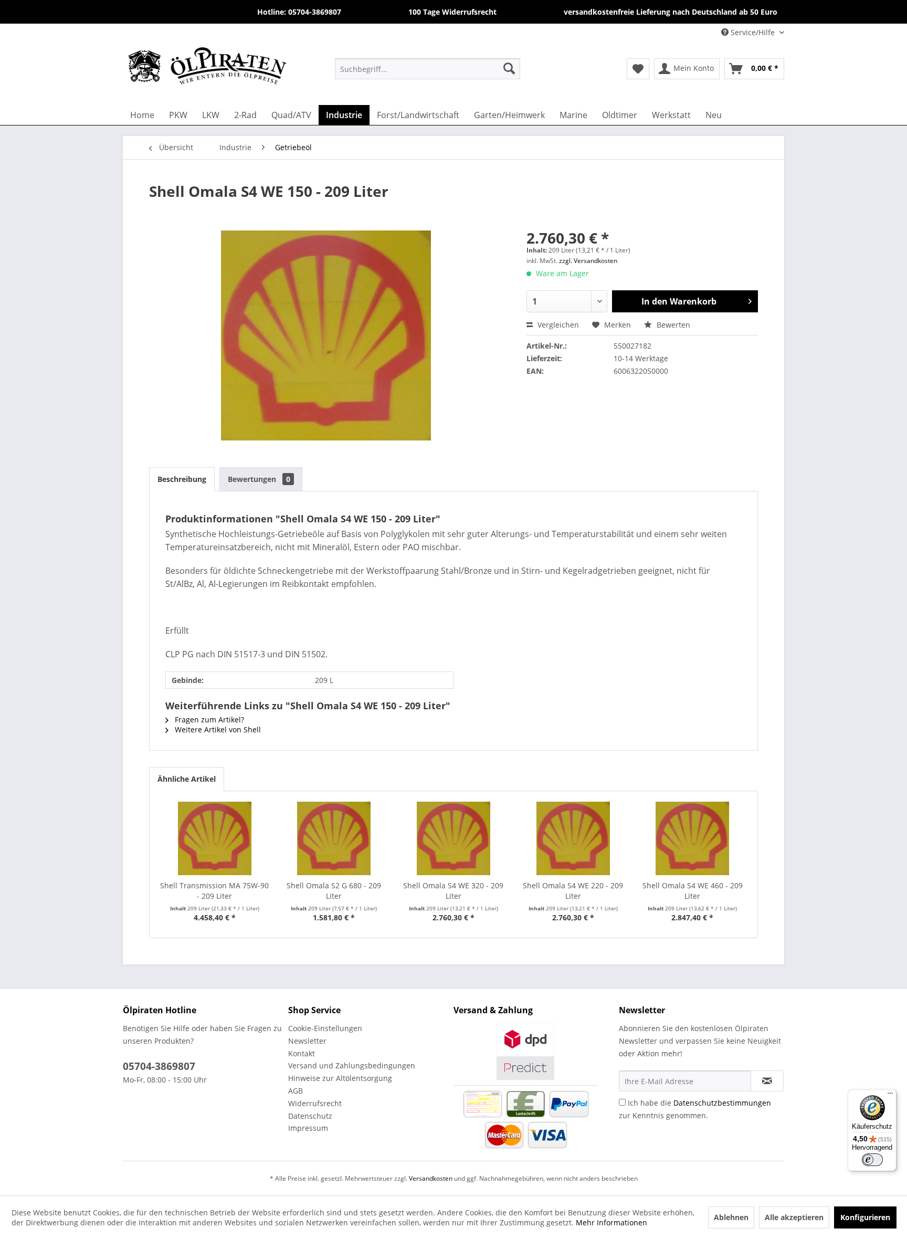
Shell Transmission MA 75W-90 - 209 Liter (214, 890)
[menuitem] (427, 68)
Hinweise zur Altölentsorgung (340, 1078)
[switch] (872, 1159)
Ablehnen (731, 1217)
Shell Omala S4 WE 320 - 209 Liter (453, 890)
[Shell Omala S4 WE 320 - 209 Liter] (453, 838)
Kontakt (301, 1053)
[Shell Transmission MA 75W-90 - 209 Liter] (214, 838)
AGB (295, 1091)
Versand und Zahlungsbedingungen (351, 1065)
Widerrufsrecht (315, 1103)
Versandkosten (430, 1178)
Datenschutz (310, 1116)
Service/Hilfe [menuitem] (753, 32)
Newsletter (307, 1041)
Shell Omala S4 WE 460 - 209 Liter (692, 890)
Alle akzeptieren (794, 1217)
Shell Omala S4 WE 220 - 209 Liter (573, 890)
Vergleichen (557, 325)
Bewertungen (259, 479)
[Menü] (890, 1095)
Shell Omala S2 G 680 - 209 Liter (334, 890)
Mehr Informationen (611, 1222)
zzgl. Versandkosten (588, 260)
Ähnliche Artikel (186, 779)
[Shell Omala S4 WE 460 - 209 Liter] (692, 838)
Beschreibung (181, 479)
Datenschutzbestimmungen (722, 1103)
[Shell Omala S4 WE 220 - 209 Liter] (573, 838)
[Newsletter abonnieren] (767, 1080)
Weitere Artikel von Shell (217, 729)
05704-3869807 (159, 1066)
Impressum (308, 1128)
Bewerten (672, 325)
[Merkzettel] (638, 68)
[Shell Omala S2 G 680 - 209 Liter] (334, 838)
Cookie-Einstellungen (325, 1028)
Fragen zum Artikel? (208, 719)
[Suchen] (509, 68)
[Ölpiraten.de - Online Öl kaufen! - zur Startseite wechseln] (207, 68)
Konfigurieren (865, 1217)
